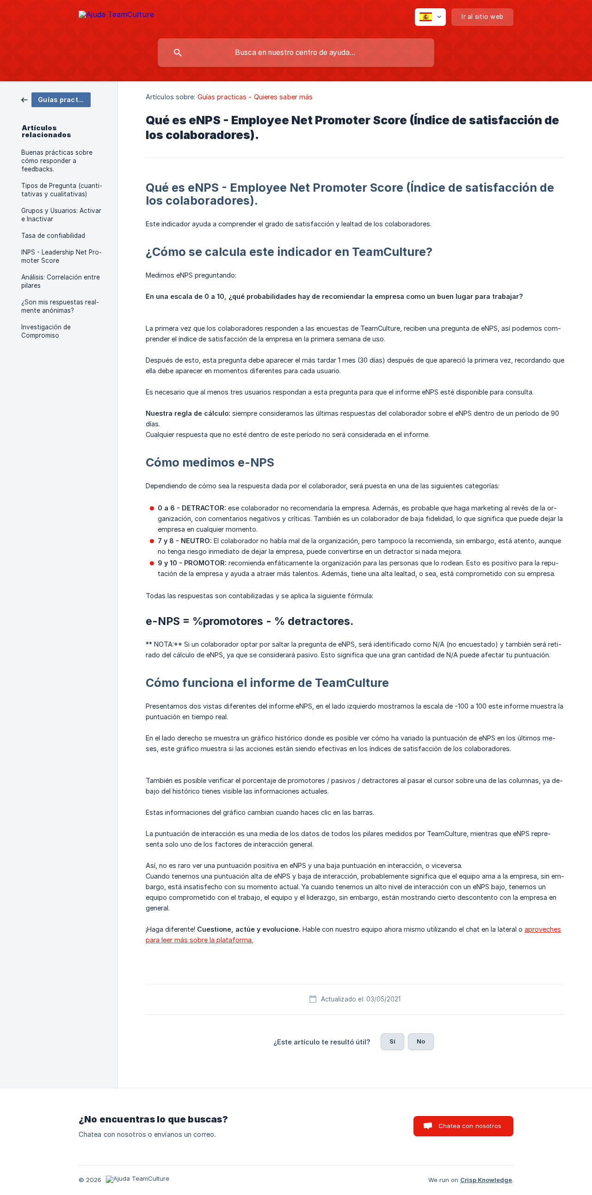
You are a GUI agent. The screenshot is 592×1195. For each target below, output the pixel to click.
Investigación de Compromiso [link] (46, 331)
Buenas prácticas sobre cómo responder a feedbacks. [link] (56, 161)
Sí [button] (392, 1041)
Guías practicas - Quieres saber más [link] (255, 97)
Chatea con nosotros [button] (469, 1125)
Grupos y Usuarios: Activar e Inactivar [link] (61, 215)
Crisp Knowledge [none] (486, 1179)
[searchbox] (296, 52)
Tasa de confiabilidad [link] (53, 235)
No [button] (421, 1041)
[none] (116, 16)
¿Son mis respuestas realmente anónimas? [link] (60, 306)
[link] (56, 99)
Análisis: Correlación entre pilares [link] (60, 281)
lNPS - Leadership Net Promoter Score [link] (61, 256)
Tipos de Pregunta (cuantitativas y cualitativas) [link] (61, 190)
